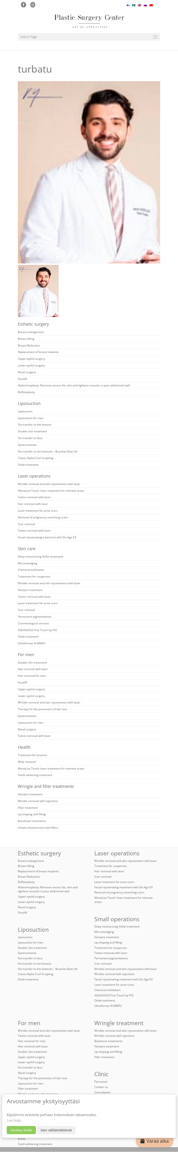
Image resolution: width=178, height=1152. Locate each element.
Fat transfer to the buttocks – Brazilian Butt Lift (47, 451)
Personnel (100, 1082)
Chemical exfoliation (31, 570)
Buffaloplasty (26, 392)
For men (26, 654)
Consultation (102, 1092)
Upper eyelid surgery (31, 359)
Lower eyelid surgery (31, 365)
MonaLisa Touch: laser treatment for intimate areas (51, 491)
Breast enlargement (31, 332)
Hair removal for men (32, 676)
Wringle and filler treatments (46, 786)
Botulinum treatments (32, 821)
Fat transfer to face (30, 438)
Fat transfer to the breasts (34, 425)
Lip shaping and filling (32, 814)
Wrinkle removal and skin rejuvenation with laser (49, 484)
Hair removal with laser (33, 504)
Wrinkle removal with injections (38, 801)
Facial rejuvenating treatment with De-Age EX (47, 537)
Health (24, 747)
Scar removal (26, 524)
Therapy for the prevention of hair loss (42, 709)
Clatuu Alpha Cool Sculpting (35, 458)
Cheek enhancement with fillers (38, 828)
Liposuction (29, 403)
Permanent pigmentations (34, 617)
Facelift (22, 379)
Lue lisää (14, 1120)
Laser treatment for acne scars (38, 511)
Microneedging (27, 563)
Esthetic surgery (33, 324)
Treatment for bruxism (32, 755)
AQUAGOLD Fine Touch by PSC (37, 630)
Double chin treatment (32, 431)
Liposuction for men (30, 418)
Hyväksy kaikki (21, 1130)
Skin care (26, 548)
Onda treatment (28, 465)
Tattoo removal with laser (34, 497)
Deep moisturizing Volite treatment (40, 556)
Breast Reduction (29, 345)
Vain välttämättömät (56, 1130)
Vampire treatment (30, 590)
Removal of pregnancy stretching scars (43, 517)
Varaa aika (157, 1141)
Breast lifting (26, 339)
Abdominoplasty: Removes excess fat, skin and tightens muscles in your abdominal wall (74, 385)
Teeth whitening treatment (35, 775)
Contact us (101, 1087)
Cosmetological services (33, 623)
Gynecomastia (27, 445)
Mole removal (27, 762)
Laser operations (34, 476)
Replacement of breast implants (38, 352)
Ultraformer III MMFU (31, 643)
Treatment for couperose (34, 576)
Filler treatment (28, 808)
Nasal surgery (27, 372)
